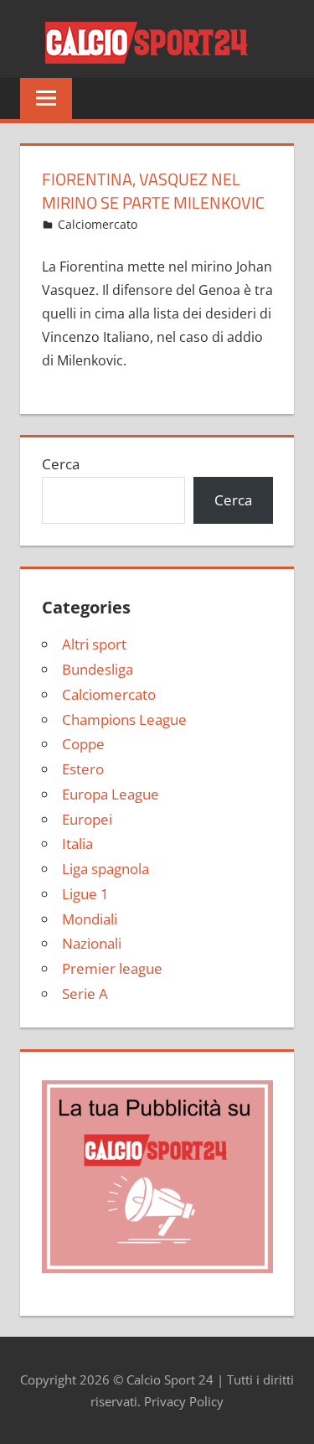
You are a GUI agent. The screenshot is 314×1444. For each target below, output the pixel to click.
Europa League (110, 794)
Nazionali (91, 943)
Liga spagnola (105, 868)
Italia (77, 843)
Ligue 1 (85, 893)
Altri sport (94, 644)
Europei (87, 819)
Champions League (124, 719)
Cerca (61, 464)
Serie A (85, 993)
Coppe (83, 743)
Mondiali (89, 919)
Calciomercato (97, 224)
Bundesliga (97, 669)
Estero (83, 769)
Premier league (112, 968)
